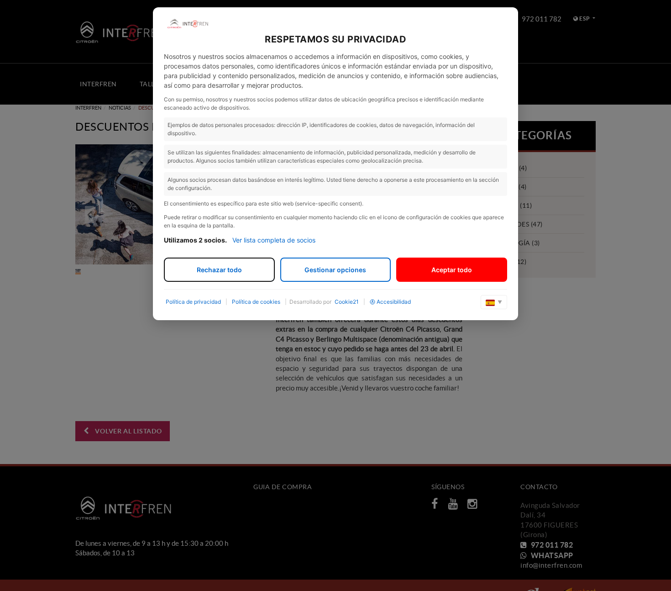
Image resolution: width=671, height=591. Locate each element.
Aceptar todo (451, 270)
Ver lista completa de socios (273, 240)
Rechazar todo (219, 270)
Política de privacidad (193, 301)
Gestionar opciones (335, 270)
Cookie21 (347, 301)
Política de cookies (256, 301)
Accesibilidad (394, 301)
